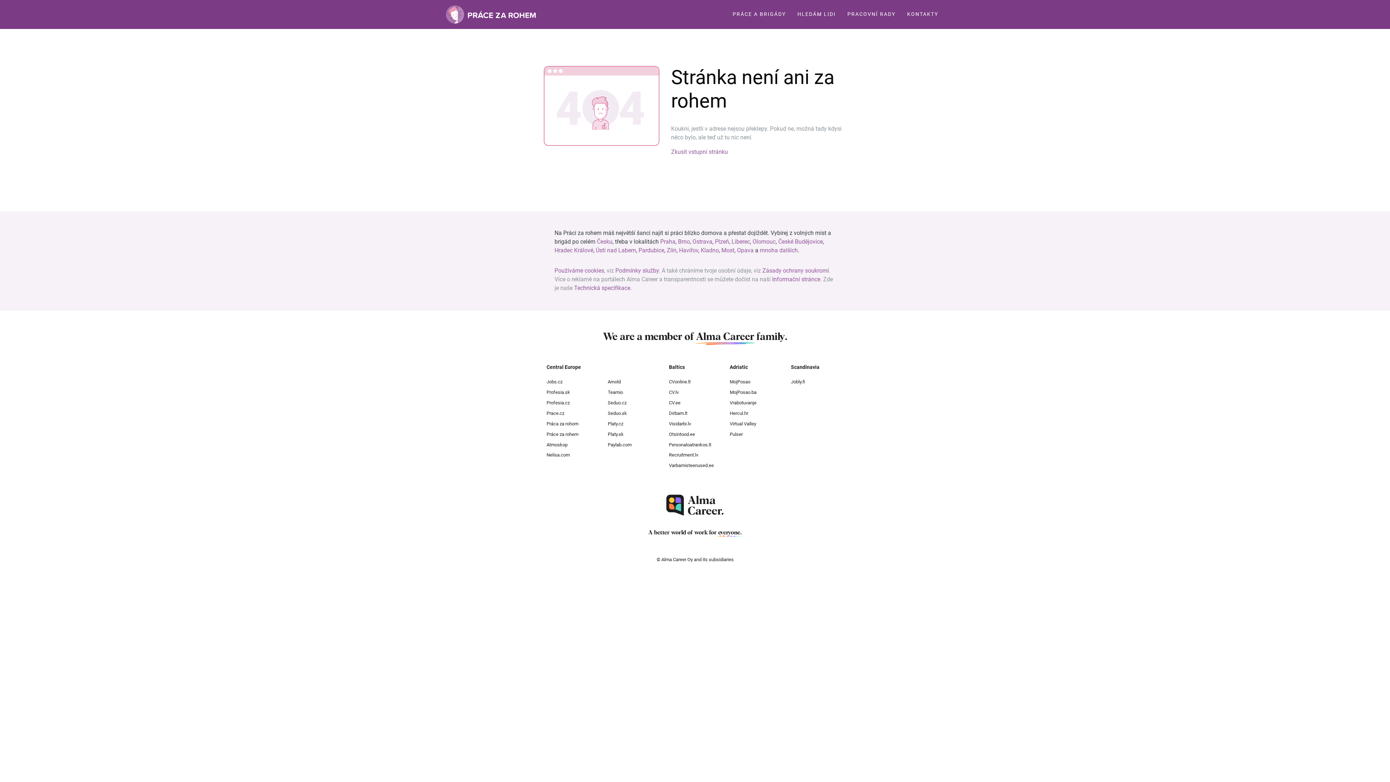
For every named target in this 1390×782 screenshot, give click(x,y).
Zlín (672, 250)
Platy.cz (615, 423)
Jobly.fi (798, 381)
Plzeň (722, 241)
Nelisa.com (558, 455)
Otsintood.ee (682, 434)
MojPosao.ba (743, 392)
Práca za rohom (562, 423)
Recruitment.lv (683, 455)
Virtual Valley (743, 423)
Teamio (615, 392)
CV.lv (674, 392)
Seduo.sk (617, 413)
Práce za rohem (562, 434)
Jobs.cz (555, 381)
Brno (684, 241)
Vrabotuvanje (743, 402)
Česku (604, 241)
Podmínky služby (637, 270)
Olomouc (764, 241)
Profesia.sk (558, 392)
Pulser (736, 434)
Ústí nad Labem (616, 250)
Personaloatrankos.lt (690, 444)
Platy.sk (616, 434)
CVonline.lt (680, 381)
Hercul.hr (739, 413)
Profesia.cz (558, 402)
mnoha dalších (779, 250)
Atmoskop (557, 444)
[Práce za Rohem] (491, 14)
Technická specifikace (602, 288)
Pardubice (651, 250)
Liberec (741, 241)
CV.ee (675, 402)
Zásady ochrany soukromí (795, 270)
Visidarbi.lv (680, 423)
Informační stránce (796, 279)
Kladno (710, 250)
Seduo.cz (617, 402)
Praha (667, 241)
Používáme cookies (579, 270)
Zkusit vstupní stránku (699, 151)
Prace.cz (555, 413)
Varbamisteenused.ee (691, 465)
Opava (745, 250)
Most (727, 250)
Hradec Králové (574, 250)
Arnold (614, 381)
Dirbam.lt (678, 413)
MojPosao (740, 381)
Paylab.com (620, 444)
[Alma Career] (695, 505)
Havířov (688, 250)
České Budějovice (800, 241)
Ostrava (702, 241)
